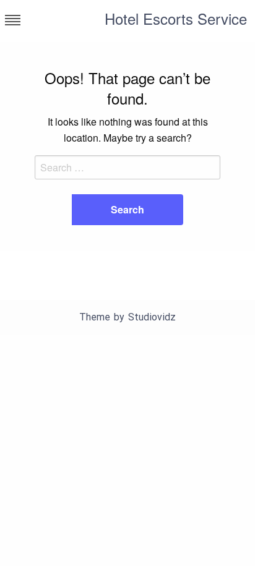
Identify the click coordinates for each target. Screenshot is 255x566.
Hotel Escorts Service (176, 18)
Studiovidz (152, 317)
